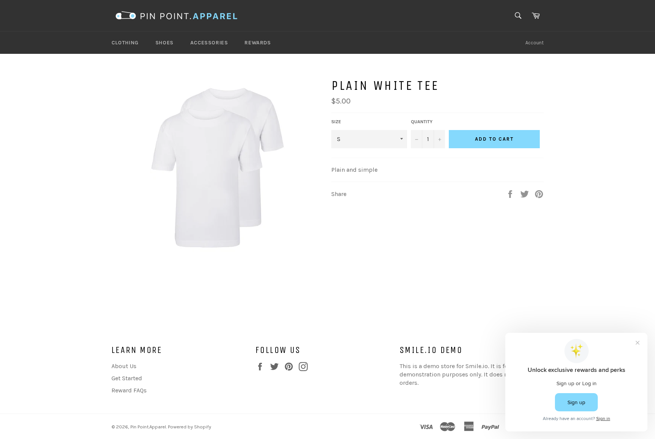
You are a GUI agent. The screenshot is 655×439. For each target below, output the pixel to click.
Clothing (125, 42)
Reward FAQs (129, 390)
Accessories (209, 42)
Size (336, 121)
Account (534, 42)
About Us (123, 366)
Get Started (126, 378)
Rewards (257, 42)
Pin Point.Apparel (148, 427)
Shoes (164, 42)
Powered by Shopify (189, 427)
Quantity (421, 121)
